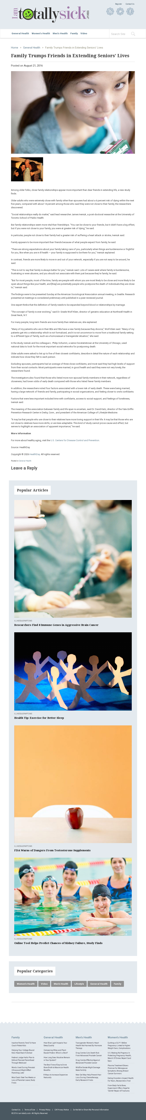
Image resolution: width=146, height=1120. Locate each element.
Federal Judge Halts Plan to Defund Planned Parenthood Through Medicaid (23, 1060)
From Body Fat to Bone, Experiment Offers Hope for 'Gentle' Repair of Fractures (119, 1088)
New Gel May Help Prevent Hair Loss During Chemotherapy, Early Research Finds (88, 1077)
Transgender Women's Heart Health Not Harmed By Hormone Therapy (89, 1045)
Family (74, 33)
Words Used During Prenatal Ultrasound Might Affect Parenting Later (23, 1070)
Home (14, 47)
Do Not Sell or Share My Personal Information (91, 1110)
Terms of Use (30, 1110)
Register (118, 4)
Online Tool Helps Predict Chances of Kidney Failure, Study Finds (58, 943)
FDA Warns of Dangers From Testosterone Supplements (52, 850)
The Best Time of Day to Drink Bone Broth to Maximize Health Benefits (56, 1067)
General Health (20, 33)
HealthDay (35, 454)
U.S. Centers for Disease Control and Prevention (75, 440)
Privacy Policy (44, 1110)
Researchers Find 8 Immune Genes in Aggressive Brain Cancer (56, 625)
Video (83, 33)
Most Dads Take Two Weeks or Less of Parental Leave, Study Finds (24, 1080)
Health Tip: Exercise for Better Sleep (39, 718)
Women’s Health (41, 33)
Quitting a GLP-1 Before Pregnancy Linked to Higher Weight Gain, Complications (119, 1045)
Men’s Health (60, 33)
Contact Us (130, 4)
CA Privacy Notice (61, 1110)
